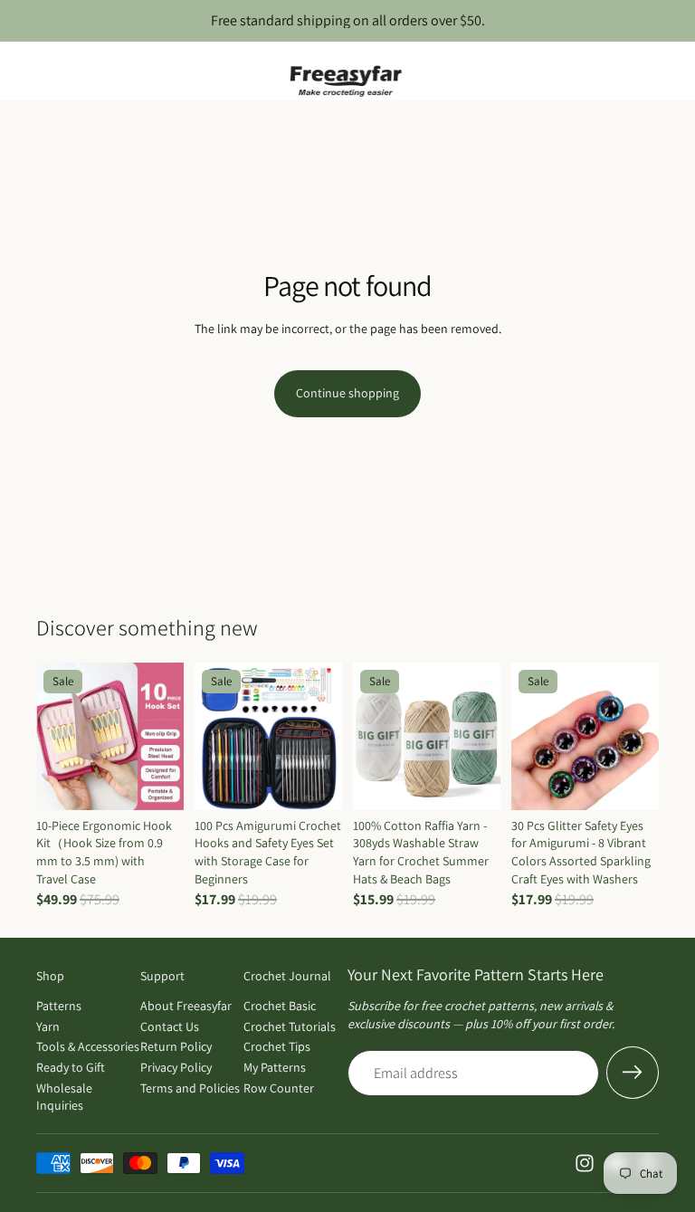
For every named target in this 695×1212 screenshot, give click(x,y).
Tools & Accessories (87, 1046)
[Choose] (314, 782)
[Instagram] (584, 1163)
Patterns (58, 1005)
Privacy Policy (176, 1067)
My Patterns (274, 1067)
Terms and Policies (190, 1088)
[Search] (60, 71)
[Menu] (21, 71)
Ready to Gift (70, 1067)
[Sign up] (632, 1072)
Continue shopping (347, 393)
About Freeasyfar (186, 1005)
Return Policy (176, 1046)
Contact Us (169, 1026)
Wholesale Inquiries (64, 1097)
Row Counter (278, 1088)
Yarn (48, 1026)
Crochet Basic (279, 1005)
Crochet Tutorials (289, 1026)
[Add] (155, 782)
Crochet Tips (276, 1046)
